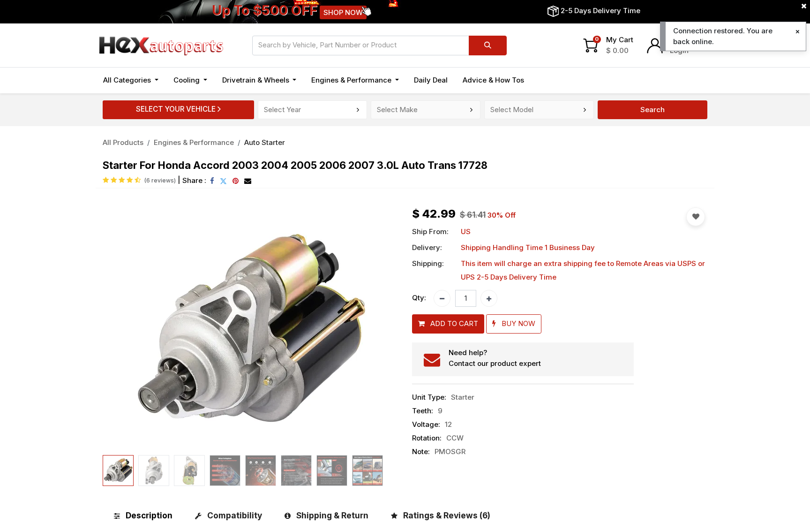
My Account (690, 39)
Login (679, 50)
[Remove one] (442, 298)
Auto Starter (264, 142)
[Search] (488, 45)
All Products (123, 142)
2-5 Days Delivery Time (600, 10)
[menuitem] (430, 80)
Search (652, 109)
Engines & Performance (194, 142)
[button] (125, 329)
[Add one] (488, 298)
